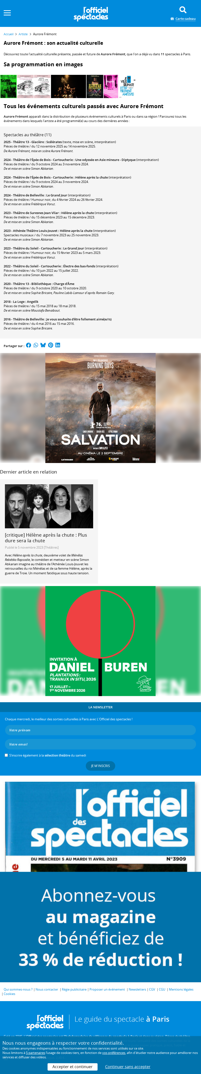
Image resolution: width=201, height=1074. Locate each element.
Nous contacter (47, 989)
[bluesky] (43, 346)
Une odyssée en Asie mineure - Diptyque (105, 160)
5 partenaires (35, 1053)
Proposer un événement (107, 989)
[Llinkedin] (58, 346)
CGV (152, 989)
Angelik (32, 301)
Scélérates (54, 142)
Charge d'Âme (63, 284)
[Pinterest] (50, 346)
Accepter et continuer (72, 1066)
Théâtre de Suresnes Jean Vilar (36, 213)
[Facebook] (28, 346)
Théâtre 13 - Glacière (28, 142)
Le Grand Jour (56, 195)
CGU (162, 989)
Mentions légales (181, 989)
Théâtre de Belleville (28, 195)
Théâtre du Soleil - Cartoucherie (37, 248)
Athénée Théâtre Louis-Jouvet (35, 230)
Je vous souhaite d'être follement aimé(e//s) (79, 319)
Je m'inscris (100, 766)
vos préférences (113, 1053)
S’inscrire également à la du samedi (47, 755)
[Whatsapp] (36, 346)
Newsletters (137, 989)
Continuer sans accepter (128, 1066)
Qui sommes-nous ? (18, 989)
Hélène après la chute (91, 177)
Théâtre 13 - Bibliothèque (32, 284)
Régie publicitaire (74, 989)
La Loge (19, 301)
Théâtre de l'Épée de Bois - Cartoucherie (43, 160)
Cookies (9, 994)
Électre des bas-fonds (79, 266)
